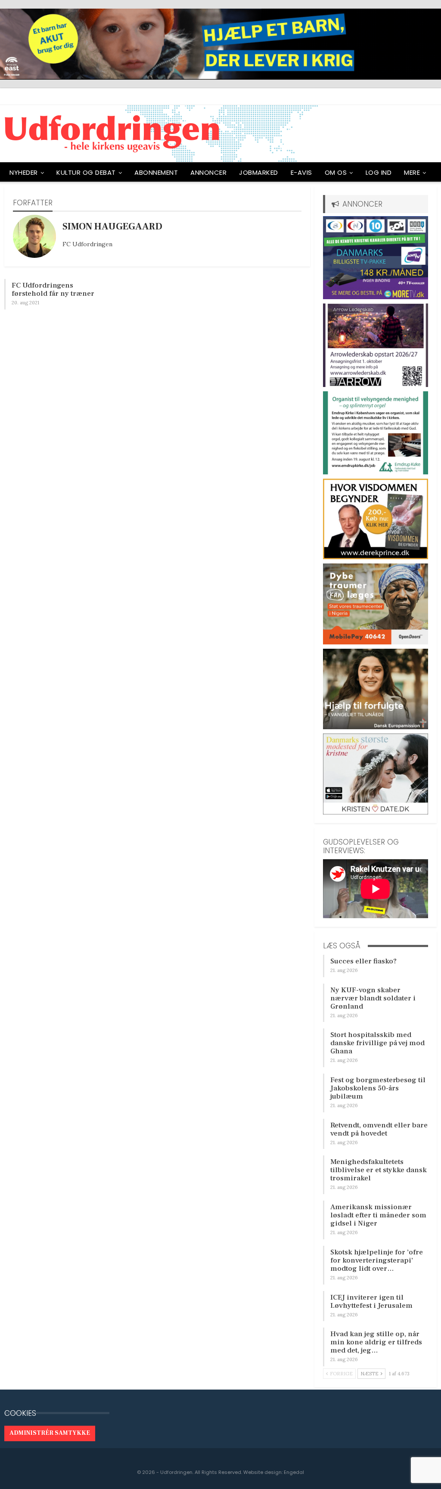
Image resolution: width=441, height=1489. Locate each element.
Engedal (294, 1472)
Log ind (379, 172)
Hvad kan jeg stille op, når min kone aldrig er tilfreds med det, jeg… (376, 1342)
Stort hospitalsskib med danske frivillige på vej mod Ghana (377, 1043)
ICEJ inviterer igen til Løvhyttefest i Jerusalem (371, 1301)
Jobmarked (258, 172)
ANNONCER (208, 172)
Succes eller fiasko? (363, 961)
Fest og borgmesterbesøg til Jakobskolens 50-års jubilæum (377, 1088)
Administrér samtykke (49, 1433)
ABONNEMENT (156, 172)
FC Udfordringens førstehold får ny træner (53, 289)
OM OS (336, 172)
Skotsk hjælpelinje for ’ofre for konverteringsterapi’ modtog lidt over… (376, 1260)
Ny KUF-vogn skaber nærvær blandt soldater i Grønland (373, 998)
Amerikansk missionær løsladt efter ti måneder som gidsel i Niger (378, 1215)
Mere (412, 172)
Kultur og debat (86, 172)
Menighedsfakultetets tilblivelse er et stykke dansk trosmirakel (378, 1170)
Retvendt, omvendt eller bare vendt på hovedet (379, 1129)
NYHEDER (23, 172)
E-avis (301, 172)
